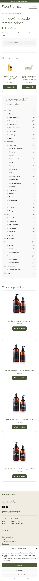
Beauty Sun (12, 114)
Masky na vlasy (13, 225)
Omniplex (12, 207)
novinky (20, 1)
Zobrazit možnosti (19, 575)
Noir (10, 204)
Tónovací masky (16, 183)
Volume (13, 186)
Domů (5, 13)
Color (13, 152)
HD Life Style (13, 200)
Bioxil (11, 197)
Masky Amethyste (16, 159)
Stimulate (14, 180)
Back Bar (12, 193)
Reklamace (5, 544)
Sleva (8, 273)
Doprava (4, 539)
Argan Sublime (13, 190)
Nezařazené (10, 238)
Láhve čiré (14, 249)
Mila (8, 214)
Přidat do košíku (10, 87)
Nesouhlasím (19, 570)
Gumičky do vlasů (14, 269)
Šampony (14, 169)
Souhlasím (19, 565)
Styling (11, 235)
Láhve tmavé (15, 252)
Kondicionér (13, 221)
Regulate (14, 166)
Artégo (9, 110)
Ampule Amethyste (17, 148)
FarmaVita (10, 141)
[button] (36, 548)
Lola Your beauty (14, 124)
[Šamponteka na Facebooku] (3, 507)
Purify (13, 162)
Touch (11, 138)
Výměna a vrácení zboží (9, 541)
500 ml (11, 256)
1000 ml (11, 245)
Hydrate (13, 155)
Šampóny (12, 135)
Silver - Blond (15, 176)
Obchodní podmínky (8, 537)
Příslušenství (11, 266)
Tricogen (12, 211)
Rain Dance (12, 131)
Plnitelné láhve (11, 242)
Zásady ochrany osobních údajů (21, 578)
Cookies (11, 578)
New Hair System (14, 128)
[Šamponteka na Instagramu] (7, 507)
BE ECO (11, 218)
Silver (13, 173)
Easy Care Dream (14, 117)
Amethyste (12, 145)
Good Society (13, 121)
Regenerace (12, 228)
